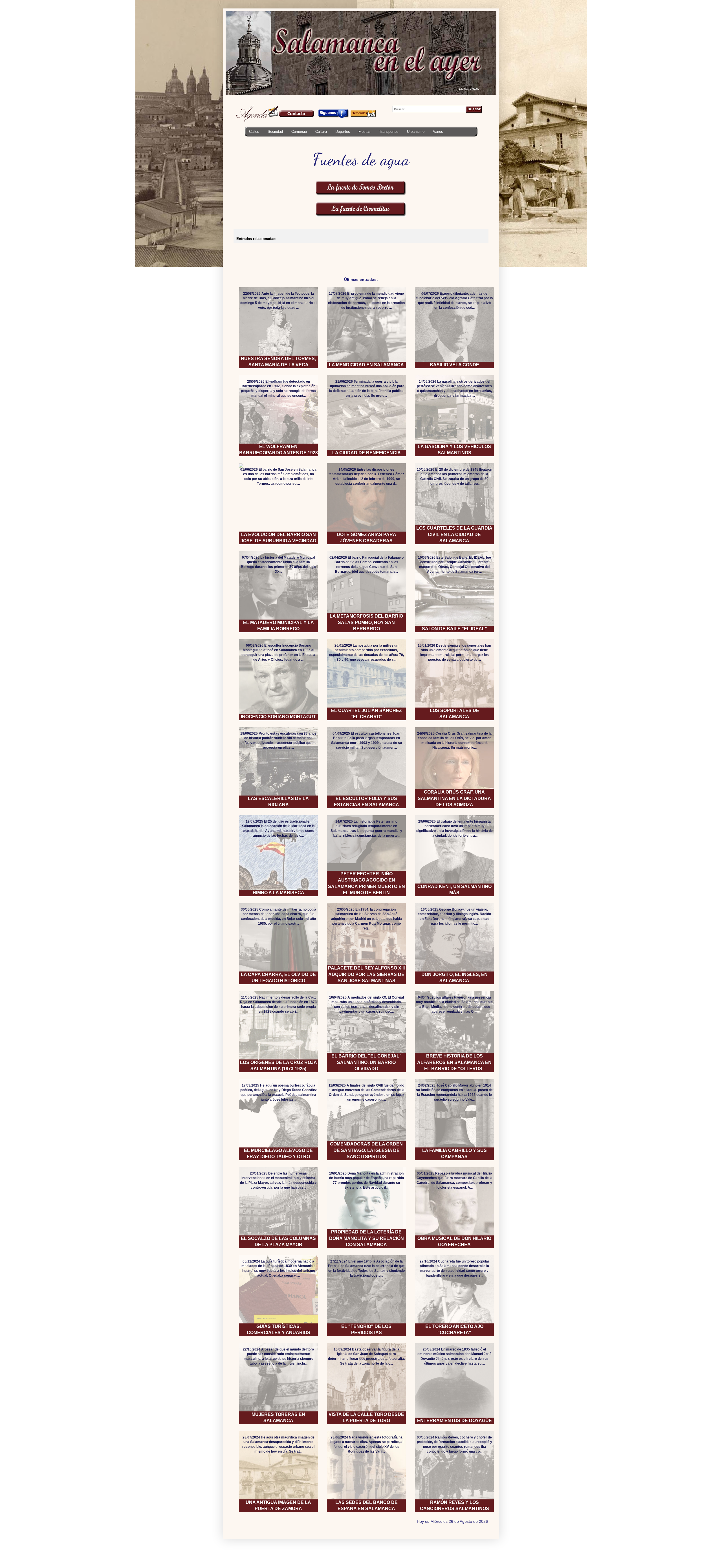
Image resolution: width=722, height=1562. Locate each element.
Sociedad (275, 131)
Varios (438, 131)
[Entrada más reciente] (235, 253)
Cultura (321, 131)
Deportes (342, 131)
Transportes (389, 131)
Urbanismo (415, 131)
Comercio (299, 131)
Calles (254, 131)
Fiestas (364, 131)
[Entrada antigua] (486, 253)
